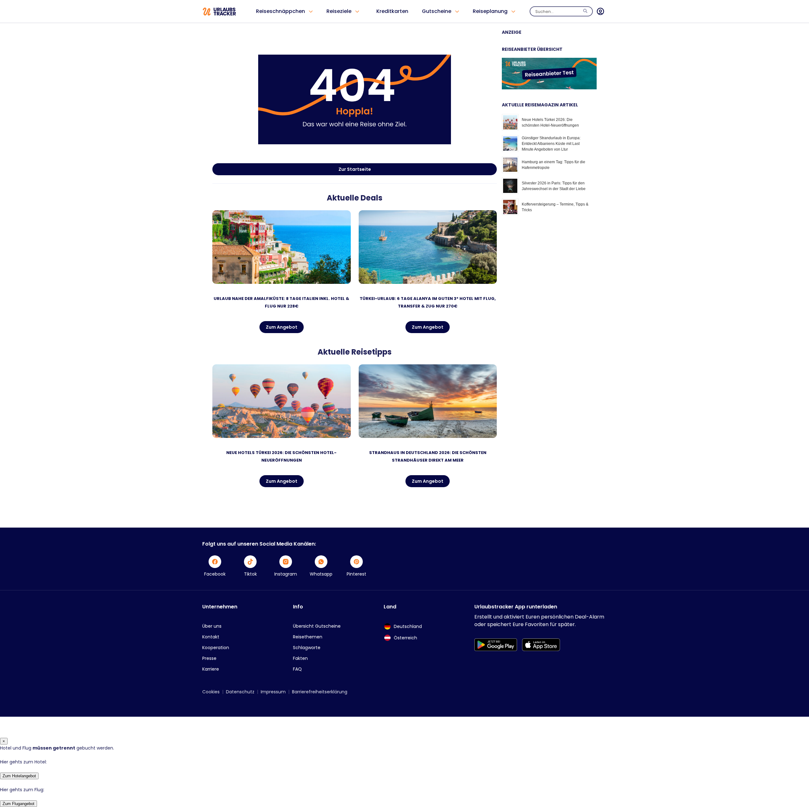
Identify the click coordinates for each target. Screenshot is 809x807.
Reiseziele (338, 11)
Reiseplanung (490, 11)
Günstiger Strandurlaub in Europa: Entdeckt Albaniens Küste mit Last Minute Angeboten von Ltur (551, 144)
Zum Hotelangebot (19, 776)
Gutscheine (436, 11)
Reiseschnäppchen (280, 11)
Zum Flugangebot (18, 803)
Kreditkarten (392, 11)
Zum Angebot (281, 327)
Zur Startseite (354, 169)
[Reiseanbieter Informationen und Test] (549, 88)
